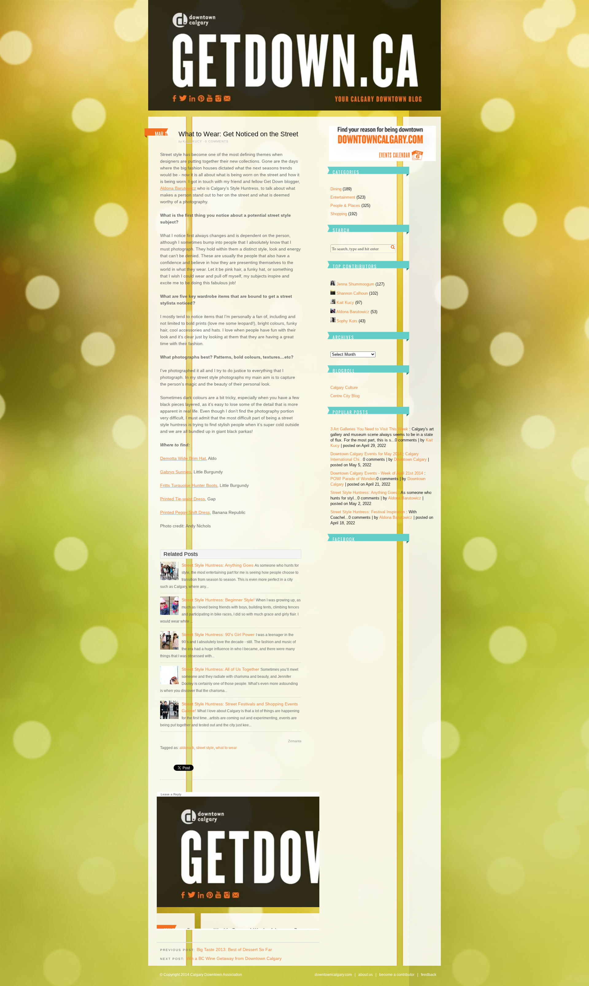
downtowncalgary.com (333, 974)
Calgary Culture (344, 387)
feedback (428, 974)
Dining (335, 189)
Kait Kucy (192, 141)
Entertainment (342, 197)
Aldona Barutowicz (178, 188)
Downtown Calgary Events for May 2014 (366, 454)
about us (365, 974)
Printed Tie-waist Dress (182, 498)
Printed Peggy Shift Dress (185, 512)
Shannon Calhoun (353, 293)
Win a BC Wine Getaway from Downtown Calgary (234, 958)
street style (205, 748)
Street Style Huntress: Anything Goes (218, 565)
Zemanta (294, 741)
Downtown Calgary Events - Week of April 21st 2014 (376, 473)
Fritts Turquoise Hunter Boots (188, 485)
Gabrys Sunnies (175, 471)
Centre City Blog (345, 396)
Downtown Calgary (410, 459)
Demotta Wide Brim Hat (183, 458)
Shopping (338, 214)
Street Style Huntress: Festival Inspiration (367, 512)
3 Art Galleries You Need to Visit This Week (369, 429)
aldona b (186, 748)
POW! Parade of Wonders (353, 478)
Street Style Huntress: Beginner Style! (218, 599)
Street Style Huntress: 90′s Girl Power (218, 634)
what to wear (226, 748)
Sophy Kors (348, 321)
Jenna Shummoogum (356, 284)
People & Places (345, 205)
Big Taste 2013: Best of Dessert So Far (234, 949)
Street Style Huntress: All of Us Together (221, 669)
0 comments (217, 141)
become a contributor (396, 974)
